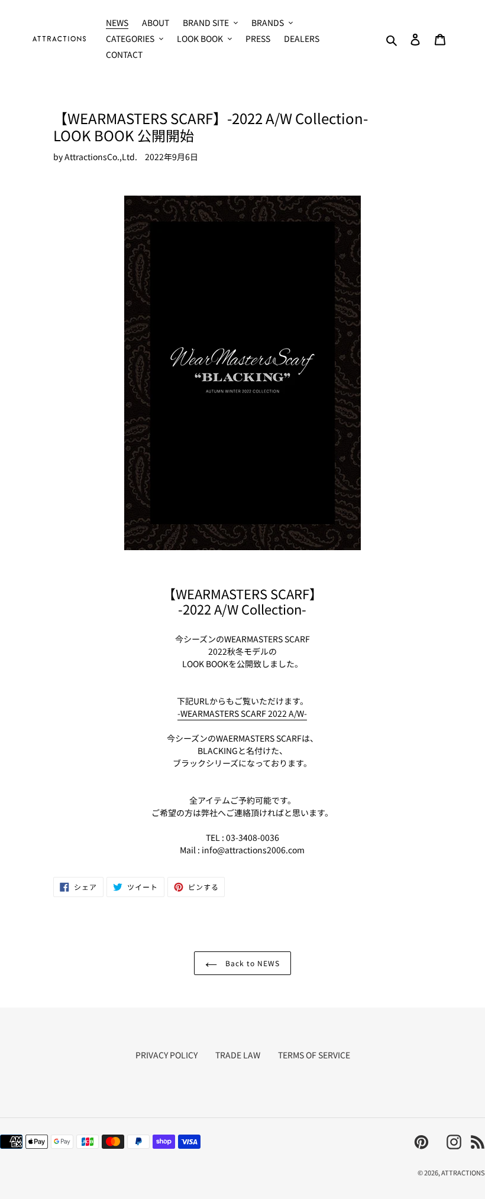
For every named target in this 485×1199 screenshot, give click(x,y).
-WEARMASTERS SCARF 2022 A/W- (242, 713)
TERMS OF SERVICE (314, 1055)
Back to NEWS (251, 963)
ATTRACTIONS (463, 1172)
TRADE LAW (237, 1055)
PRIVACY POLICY (166, 1055)
